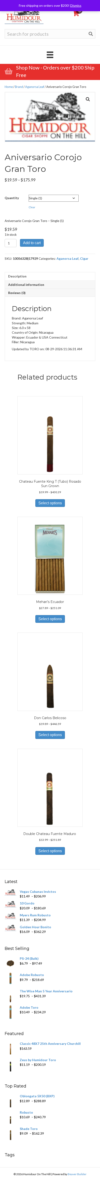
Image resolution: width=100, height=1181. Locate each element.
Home (9, 87)
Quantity (12, 198)
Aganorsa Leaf (34, 87)
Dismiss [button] (75, 5)
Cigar (84, 258)
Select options (50, 503)
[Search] (90, 34)
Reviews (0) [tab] (17, 293)
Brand (19, 87)
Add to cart (32, 243)
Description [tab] (17, 276)
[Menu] (50, 54)
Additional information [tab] (26, 285)
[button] (88, 99)
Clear (32, 207)
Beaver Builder (77, 1174)
